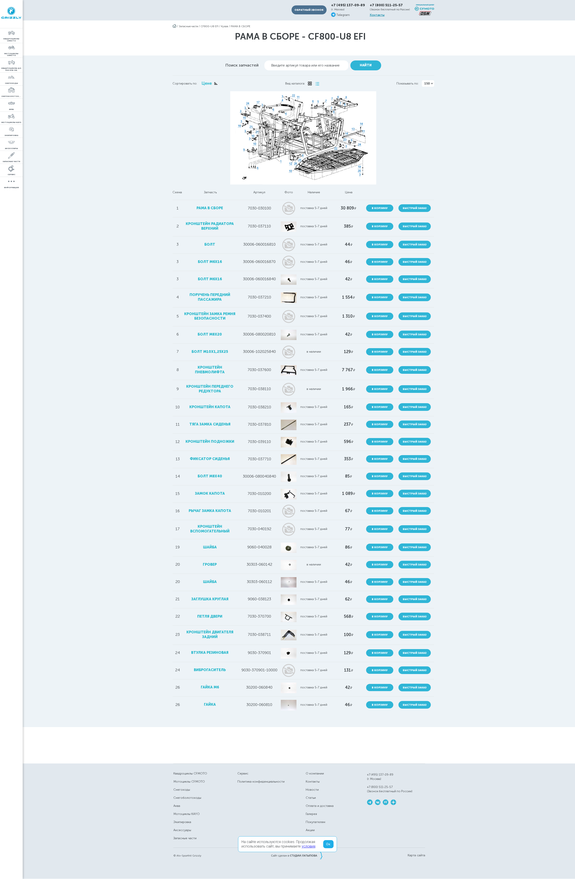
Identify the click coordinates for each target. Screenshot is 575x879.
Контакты (377, 15)
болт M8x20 (210, 334)
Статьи (311, 798)
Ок (328, 844)
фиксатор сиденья (210, 459)
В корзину (380, 208)
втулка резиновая (209, 652)
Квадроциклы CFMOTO (190, 773)
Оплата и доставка (320, 806)
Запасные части (188, 26)
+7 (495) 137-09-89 (348, 5)
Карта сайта (416, 855)
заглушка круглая (209, 599)
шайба (210, 547)
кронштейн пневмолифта (210, 369)
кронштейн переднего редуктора (209, 388)
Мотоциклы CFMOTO (189, 781)
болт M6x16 (210, 262)
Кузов (224, 26)
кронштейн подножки (210, 441)
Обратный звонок (308, 9)
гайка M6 (210, 687)
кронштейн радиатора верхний (210, 226)
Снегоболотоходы (187, 798)
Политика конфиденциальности (261, 781)
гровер (210, 564)
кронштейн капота (209, 407)
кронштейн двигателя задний (209, 634)
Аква (176, 806)
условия (308, 846)
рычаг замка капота (210, 511)
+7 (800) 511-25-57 (386, 5)
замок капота (210, 493)
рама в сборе (210, 208)
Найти (366, 65)
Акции (310, 830)
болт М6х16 (210, 279)
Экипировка (182, 822)
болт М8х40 (210, 476)
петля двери (209, 616)
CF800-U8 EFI (210, 26)
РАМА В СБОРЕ (240, 26)
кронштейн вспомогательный (210, 528)
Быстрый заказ (415, 208)
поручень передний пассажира (210, 297)
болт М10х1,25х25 (210, 351)
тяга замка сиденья (209, 424)
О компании (315, 773)
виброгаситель (210, 670)
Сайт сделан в (296, 855)
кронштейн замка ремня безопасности (209, 316)
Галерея (311, 814)
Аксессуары (182, 830)
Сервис (242, 773)
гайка (210, 704)
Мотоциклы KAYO (186, 814)
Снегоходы (181, 790)
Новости (312, 790)
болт (209, 244)
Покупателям (315, 822)
